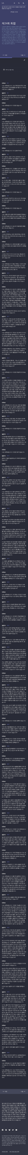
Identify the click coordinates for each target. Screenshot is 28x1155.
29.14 (8, 416)
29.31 (8, 894)
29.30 (8, 862)
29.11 (8, 316)
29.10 (8, 273)
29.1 (8, 93)
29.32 (8, 927)
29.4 (8, 154)
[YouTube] (16, 1130)
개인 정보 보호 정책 (14, 1151)
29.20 (8, 582)
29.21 (8, 602)
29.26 (8, 746)
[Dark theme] (14, 3)
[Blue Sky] (9, 1130)
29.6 (8, 195)
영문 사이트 (15, 12)
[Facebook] (2, 1130)
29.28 (8, 813)
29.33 (8, 992)
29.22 (8, 625)
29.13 (8, 377)
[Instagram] (6, 1130)
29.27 (8, 764)
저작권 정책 (5, 1151)
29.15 (8, 434)
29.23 (8, 647)
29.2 (8, 109)
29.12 (8, 358)
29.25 (8, 724)
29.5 (8, 177)
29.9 (8, 251)
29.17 (8, 477)
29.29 (8, 834)
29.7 (8, 212)
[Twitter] (13, 1130)
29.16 (8, 455)
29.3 (8, 136)
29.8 (8, 231)
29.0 (8, 83)
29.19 (8, 558)
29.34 (8, 1052)
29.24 (8, 685)
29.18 (8, 508)
